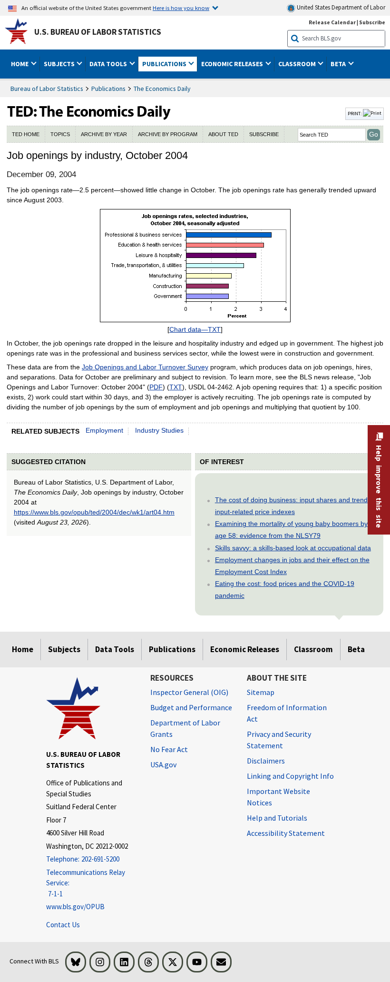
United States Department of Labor (340, 7)
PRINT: (355, 113)
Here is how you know (181, 7)
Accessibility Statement (286, 833)
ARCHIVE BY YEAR (104, 134)
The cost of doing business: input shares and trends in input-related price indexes (296, 506)
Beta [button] (339, 64)
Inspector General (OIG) (189, 692)
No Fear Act (169, 749)
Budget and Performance (191, 707)
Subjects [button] (60, 64)
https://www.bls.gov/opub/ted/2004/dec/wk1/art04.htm (94, 512)
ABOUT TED (223, 134)
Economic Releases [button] (232, 64)
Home (22, 649)
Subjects (64, 649)
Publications (108, 88)
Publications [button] (165, 64)
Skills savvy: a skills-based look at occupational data (293, 548)
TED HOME (25, 134)
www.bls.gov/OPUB (75, 906)
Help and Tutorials (277, 818)
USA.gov (163, 764)
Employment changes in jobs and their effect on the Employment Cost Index (292, 565)
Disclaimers (266, 760)
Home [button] (20, 64)
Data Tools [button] (108, 64)
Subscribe (372, 22)
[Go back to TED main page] (175, 114)
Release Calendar (332, 22)
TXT (175, 387)
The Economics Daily (162, 88)
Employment (104, 430)
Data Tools (114, 649)
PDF (156, 387)
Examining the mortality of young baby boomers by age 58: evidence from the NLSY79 (291, 529)
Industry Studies (159, 430)
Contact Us (63, 924)
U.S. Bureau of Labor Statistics (97, 32)
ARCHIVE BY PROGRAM (167, 134)
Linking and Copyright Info (290, 776)
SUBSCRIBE (264, 134)
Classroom (313, 649)
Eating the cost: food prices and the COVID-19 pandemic (284, 589)
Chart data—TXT (195, 329)
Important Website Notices (278, 796)
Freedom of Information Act (287, 713)
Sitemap (260, 692)
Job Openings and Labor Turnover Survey (145, 367)
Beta (356, 649)
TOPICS (60, 134)
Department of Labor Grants (185, 728)
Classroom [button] (297, 64)
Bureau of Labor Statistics (46, 88)
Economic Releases (244, 649)
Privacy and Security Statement (279, 739)
